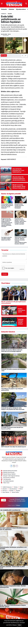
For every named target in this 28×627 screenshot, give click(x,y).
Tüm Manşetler (7, 479)
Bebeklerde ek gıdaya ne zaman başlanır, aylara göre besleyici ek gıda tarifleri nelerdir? (20, 221)
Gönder (4, 274)
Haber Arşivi (6, 482)
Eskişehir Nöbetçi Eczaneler (10, 470)
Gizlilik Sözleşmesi (7, 487)
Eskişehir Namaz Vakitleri (9, 474)
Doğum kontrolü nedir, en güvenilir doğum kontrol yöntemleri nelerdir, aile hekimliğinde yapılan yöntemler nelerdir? (6, 222)
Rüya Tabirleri (6, 492)
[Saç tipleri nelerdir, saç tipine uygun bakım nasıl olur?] (7, 232)
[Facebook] (11, 466)
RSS (4, 500)
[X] (14, 466)
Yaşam (10, 13)
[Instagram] (17, 466)
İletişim (16, 487)
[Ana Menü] (1, 3)
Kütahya (18, 490)
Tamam (19, 625)
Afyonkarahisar (21, 9)
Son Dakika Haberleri (8, 481)
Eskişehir (4, 9)
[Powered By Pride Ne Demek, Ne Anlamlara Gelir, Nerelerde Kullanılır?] (7, 199)
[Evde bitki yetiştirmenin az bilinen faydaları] (14, 45)
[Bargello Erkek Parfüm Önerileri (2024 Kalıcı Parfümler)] (21, 199)
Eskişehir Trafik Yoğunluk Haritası (11, 475)
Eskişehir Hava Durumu (8, 472)
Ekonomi (5, 490)
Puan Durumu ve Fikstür (9, 477)
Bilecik (21, 488)
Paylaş (4, 55)
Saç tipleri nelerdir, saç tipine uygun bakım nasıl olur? (6, 239)
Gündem (11, 9)
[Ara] (26, 3)
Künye (21, 487)
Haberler (3, 13)
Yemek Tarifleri (15, 492)
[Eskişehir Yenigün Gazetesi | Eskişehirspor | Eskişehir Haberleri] (14, 4)
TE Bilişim (18, 505)
